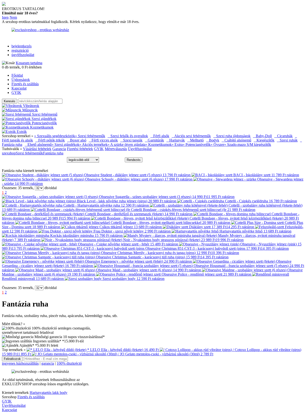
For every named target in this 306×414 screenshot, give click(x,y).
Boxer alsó (76, 140)
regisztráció (20, 50)
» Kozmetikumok (158, 144)
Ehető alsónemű (38, 144)
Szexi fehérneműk (29, 153)
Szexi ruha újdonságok (232, 136)
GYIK (16, 93)
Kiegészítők (264, 140)
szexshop (9, 153)
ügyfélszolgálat (22, 55)
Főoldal (17, 75)
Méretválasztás (116, 149)
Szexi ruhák (287, 140)
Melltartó (195, 140)
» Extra (177, 144)
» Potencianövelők (197, 144)
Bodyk (212, 140)
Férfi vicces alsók (103, 140)
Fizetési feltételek (80, 149)
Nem (13, 17)
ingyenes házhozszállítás (20, 363)
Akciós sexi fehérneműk (191, 136)
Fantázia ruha (53, 153)
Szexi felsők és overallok (128, 136)
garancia (47, 363)
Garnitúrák (154, 140)
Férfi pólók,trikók (50, 140)
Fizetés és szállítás (25, 84)
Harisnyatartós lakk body (48, 393)
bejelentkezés (21, 46)
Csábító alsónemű (236, 140)
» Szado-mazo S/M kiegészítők (247, 144)
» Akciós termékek (93, 144)
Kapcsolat (19, 88)
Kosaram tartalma (29, 63)
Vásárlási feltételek (37, 149)
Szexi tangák (131, 140)
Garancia (59, 149)
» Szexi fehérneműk (90, 136)
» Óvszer (217, 144)
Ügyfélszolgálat (140, 149)
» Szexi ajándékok (65, 144)
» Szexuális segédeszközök (54, 136)
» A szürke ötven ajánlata (126, 144)
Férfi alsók (159, 136)
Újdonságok (20, 80)
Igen (5, 17)
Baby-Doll (262, 136)
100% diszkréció (69, 363)
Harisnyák (175, 140)
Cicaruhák (283, 136)
